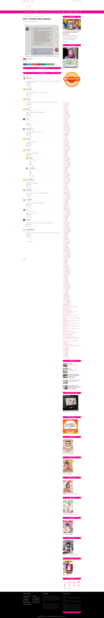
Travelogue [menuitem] (29, 11)
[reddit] (79, 582)
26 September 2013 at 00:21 (31, 201)
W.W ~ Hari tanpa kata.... (68, 335)
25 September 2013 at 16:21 (30, 120)
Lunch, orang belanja (67, 310)
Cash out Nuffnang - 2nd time (74, 380)
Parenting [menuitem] (46, 11)
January (66, 113)
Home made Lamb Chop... (68, 313)
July (65, 105)
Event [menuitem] (59, 11)
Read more (65, 41)
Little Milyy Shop (30, 229)
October (66, 131)
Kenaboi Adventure (27, 596)
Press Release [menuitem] (69, 11)
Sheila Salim (29, 78)
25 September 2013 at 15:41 (30, 90)
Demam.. (70, 369)
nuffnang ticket (29, 16)
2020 (65, 193)
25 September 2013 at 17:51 (30, 140)
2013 (65, 299)
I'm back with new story (68, 330)
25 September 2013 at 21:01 (30, 151)
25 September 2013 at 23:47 (30, 181)
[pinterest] (78, 1)
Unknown (28, 99)
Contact (32, 0)
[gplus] (80, 1)
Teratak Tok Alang (26, 602)
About (27, 0)
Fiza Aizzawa (26, 21)
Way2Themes (48, 616)
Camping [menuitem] (36, 11)
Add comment (30, 241)
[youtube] (79, 585)
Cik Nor (27, 119)
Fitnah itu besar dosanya (68, 348)
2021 (65, 177)
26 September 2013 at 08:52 (34, 169)
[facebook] (71, 1)
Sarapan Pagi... (66, 343)
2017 (65, 240)
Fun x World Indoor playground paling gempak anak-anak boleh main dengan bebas (71, 32)
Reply (27, 84)
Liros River (34, 596)
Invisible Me (28, 189)
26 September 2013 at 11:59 (30, 211)
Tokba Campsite (35, 599)
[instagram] (76, 1)
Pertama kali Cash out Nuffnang (69, 337)
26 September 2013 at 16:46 (31, 230)
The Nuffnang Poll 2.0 (67, 344)
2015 (65, 267)
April (65, 109)
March (65, 110)
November (66, 116)
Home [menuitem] (24, 11)
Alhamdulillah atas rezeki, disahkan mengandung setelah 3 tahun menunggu (74, 387)
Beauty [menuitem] (40, 11)
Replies (28, 86)
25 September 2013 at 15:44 (30, 100)
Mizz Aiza (28, 109)
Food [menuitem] (51, 11)
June (65, 106)
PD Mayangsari (26, 601)
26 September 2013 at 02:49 (34, 159)
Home (24, 0)
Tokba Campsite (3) (27, 604)
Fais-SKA (28, 219)
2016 (65, 251)
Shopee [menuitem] (63, 11)
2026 (65, 102)
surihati (31, 158)
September (66, 133)
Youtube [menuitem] (75, 11)
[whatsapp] (65, 588)
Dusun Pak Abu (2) (36, 597)
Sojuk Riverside (26, 599)
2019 (65, 209)
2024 (65, 128)
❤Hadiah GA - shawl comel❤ (69, 332)
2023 (65, 144)
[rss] (70, 588)
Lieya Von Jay (29, 128)
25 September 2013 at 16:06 (31, 110)
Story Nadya (29, 89)
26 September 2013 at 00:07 (31, 191)
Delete (30, 84)
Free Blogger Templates (61, 616)
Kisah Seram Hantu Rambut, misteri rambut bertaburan (70, 334)
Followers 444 (66, 314)
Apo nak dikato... (66, 305)
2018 (65, 226)
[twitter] (73, 1)
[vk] (70, 585)
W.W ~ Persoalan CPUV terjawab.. (69, 311)
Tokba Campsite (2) (36, 601)
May (65, 108)
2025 (65, 114)
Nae (27, 209)
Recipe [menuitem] (55, 11)
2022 (65, 160)
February (66, 111)
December (66, 115)
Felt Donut (70, 363)
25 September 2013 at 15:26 (30, 79)
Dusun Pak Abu (26, 597)
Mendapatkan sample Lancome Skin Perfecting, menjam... (70, 307)
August (65, 104)
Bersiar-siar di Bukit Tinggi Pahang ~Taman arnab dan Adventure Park (73, 375)
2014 (65, 284)
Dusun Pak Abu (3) (36, 602)
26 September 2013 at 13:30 (30, 221)
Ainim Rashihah (29, 179)
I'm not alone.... (66, 309)
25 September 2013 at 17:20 (30, 130)
